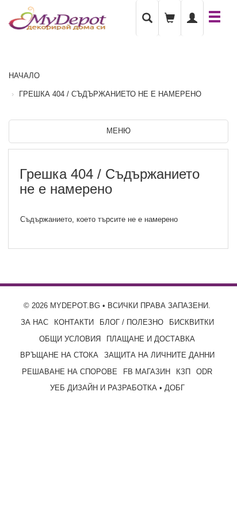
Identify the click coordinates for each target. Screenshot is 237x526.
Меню (118, 130)
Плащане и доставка (150, 339)
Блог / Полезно (131, 322)
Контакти (74, 322)
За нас (34, 322)
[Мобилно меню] (214, 18)
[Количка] (169, 18)
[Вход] (192, 18)
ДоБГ (175, 387)
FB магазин (146, 371)
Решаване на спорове (69, 371)
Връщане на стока (59, 355)
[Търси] (147, 18)
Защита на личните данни (159, 355)
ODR (204, 371)
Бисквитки (191, 322)
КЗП (183, 371)
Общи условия (70, 339)
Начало (24, 75)
